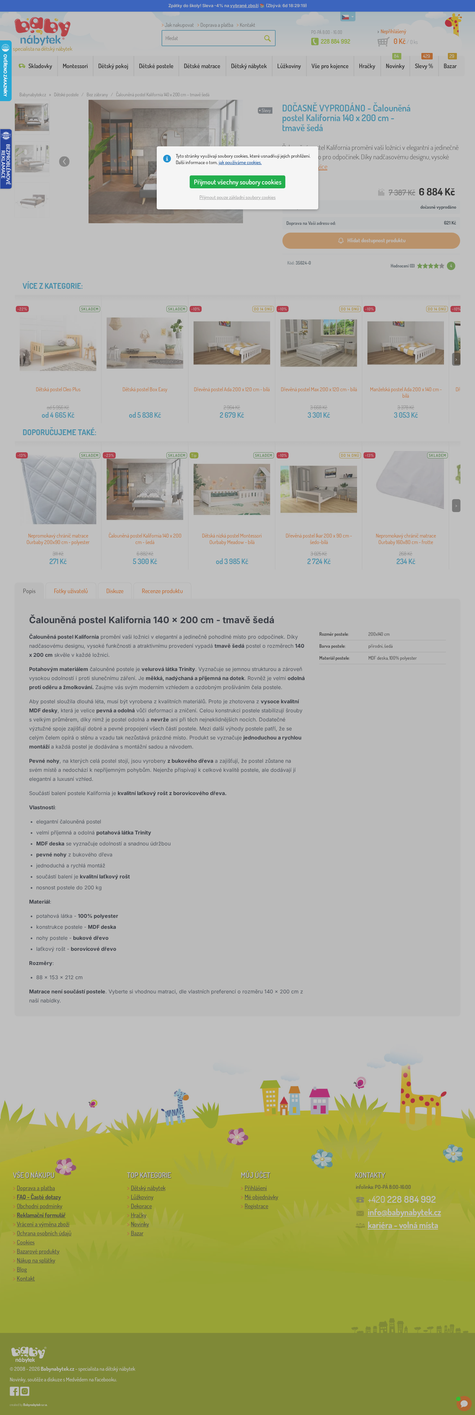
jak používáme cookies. (240, 162)
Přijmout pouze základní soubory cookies (237, 197)
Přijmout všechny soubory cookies (237, 182)
